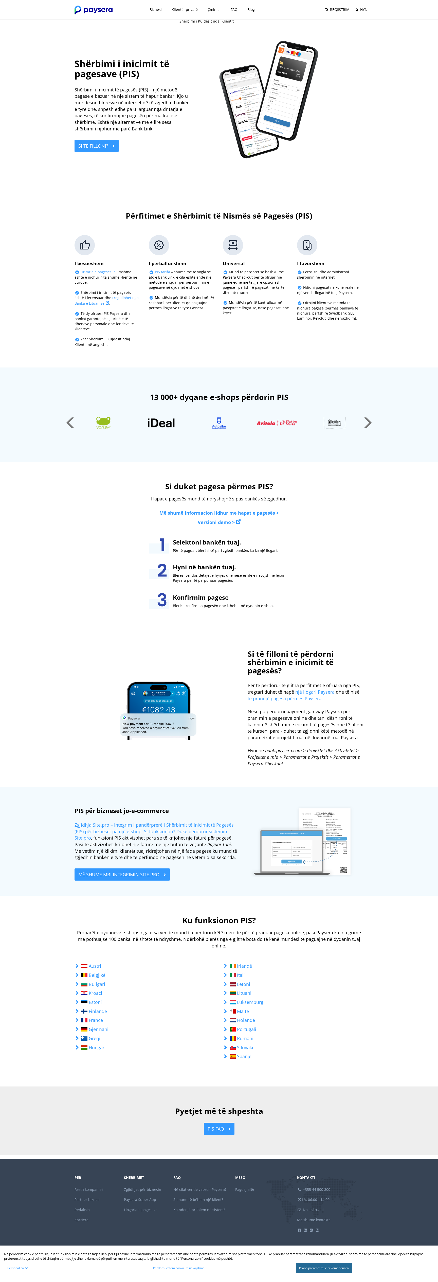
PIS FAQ (216, 1129)
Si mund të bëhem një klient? (198, 1199)
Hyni (364, 9)
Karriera (81, 1219)
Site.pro (83, 838)
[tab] (145, 966)
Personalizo (15, 1268)
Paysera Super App (140, 1199)
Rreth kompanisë (89, 1189)
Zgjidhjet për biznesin (142, 1189)
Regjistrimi (340, 9)
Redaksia (82, 1209)
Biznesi (156, 9)
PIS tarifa (162, 271)
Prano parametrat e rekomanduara (324, 1268)
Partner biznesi (87, 1199)
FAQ (234, 9)
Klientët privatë (185, 9)
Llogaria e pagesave (140, 1209)
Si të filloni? (94, 146)
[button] (145, 966)
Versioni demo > (216, 522)
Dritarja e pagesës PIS (100, 271)
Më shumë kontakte (314, 1219)
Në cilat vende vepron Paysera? (199, 1189)
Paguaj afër (244, 1189)
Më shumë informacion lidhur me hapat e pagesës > (219, 513)
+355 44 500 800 (316, 1189)
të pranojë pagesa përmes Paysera (284, 698)
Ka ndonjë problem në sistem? (199, 1209)
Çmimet (214, 9)
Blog (251, 9)
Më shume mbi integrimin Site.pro (119, 874)
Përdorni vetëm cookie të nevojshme (179, 1268)
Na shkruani (313, 1209)
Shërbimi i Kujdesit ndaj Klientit (206, 21)
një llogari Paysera (315, 692)
